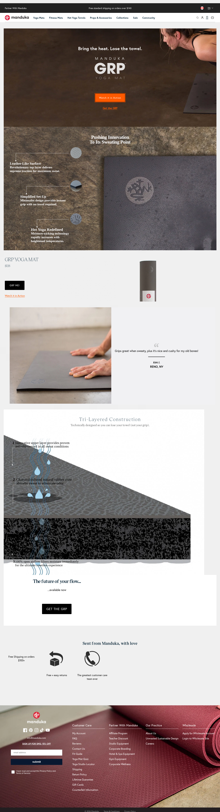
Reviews (76, 743)
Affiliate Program (118, 733)
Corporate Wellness (120, 764)
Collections (122, 17)
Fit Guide (77, 753)
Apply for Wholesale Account (198, 733)
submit (36, 761)
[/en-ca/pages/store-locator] (207, 17)
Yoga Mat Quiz (80, 759)
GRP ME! (15, 285)
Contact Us (78, 748)
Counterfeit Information (85, 789)
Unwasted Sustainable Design (162, 738)
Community (148, 17)
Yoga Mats (38, 17)
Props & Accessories (101, 17)
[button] (40, 18)
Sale (135, 17)
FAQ (74, 738)
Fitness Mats (56, 17)
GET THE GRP (56, 609)
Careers (150, 743)
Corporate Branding (120, 748)
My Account (79, 733)
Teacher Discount (118, 738)
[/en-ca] (17, 17)
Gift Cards (78, 784)
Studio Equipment (119, 743)
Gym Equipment (117, 759)
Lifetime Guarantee (82, 779)
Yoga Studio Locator (83, 764)
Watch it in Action (110, 97)
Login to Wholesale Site (195, 738)
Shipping (77, 769)
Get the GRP (110, 108)
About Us (151, 733)
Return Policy (79, 774)
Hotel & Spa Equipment (122, 753)
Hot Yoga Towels (76, 17)
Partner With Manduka (15, 8)
